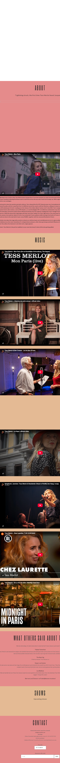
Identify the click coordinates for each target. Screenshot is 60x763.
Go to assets (39, 747)
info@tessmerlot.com (40, 732)
